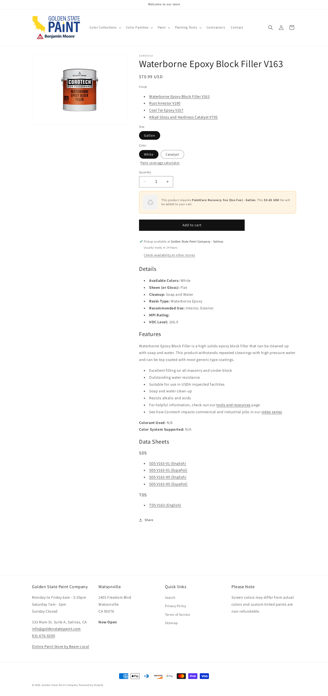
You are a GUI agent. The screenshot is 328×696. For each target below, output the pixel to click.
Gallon (149, 135)
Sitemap (171, 623)
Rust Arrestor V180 (165, 103)
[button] (105, 27)
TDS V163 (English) (165, 505)
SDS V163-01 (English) (167, 463)
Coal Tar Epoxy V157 (166, 110)
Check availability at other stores (169, 255)
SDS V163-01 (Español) (168, 470)
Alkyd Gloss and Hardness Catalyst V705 (183, 117)
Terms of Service (177, 614)
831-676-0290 (43, 635)
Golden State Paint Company (60, 685)
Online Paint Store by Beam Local (60, 646)
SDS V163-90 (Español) (168, 484)
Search (170, 597)
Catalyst (172, 154)
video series (271, 411)
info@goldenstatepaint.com (56, 628)
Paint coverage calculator (160, 163)
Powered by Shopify (91, 685)
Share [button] (149, 520)
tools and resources (233, 404)
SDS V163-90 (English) (168, 477)
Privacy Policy (175, 606)
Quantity (145, 172)
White (148, 154)
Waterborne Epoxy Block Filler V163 (179, 96)
